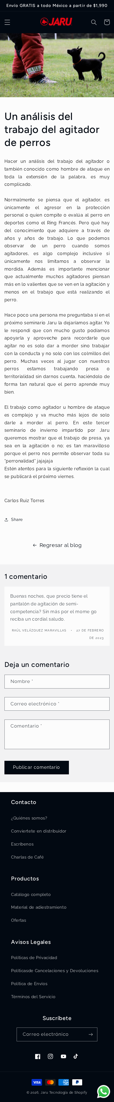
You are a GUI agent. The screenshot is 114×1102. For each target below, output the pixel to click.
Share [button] (17, 519)
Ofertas (18, 920)
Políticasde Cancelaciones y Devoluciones (54, 970)
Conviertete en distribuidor (38, 831)
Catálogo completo (31, 894)
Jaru (44, 1093)
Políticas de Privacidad (34, 957)
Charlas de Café (27, 857)
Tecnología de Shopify (68, 1093)
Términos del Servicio (33, 996)
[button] (7, 22)
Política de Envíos (29, 983)
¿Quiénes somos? (29, 818)
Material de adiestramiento (38, 907)
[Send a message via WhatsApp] (103, 1091)
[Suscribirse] (90, 1034)
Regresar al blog (61, 545)
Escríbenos (22, 844)
